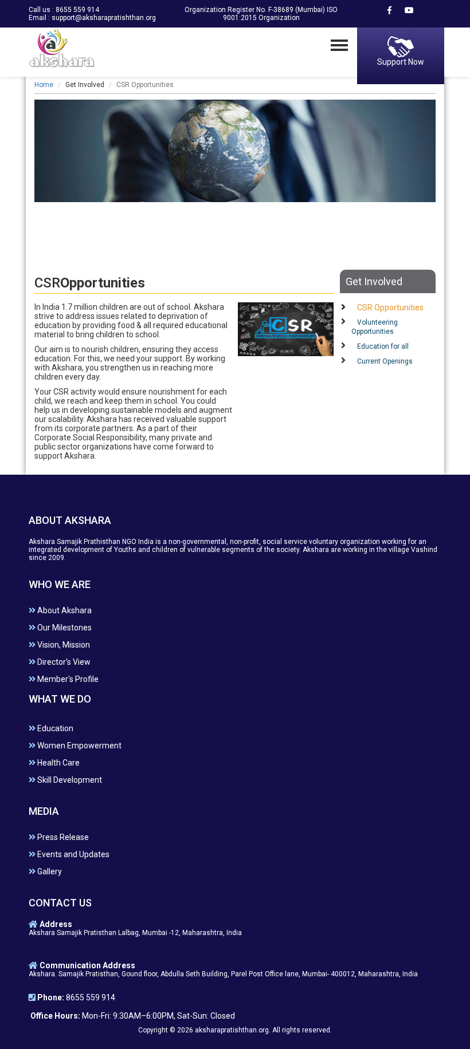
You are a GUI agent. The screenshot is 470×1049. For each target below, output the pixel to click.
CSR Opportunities (390, 307)
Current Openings (385, 361)
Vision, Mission (63, 644)
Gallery (49, 871)
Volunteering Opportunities (374, 327)
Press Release (62, 837)
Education (54, 728)
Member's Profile (67, 679)
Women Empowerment (79, 745)
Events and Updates (72, 854)
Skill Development (69, 779)
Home (43, 85)
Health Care (58, 762)
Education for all (383, 346)
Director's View (63, 662)
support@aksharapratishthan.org (104, 18)
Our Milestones (64, 627)
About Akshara (64, 610)
